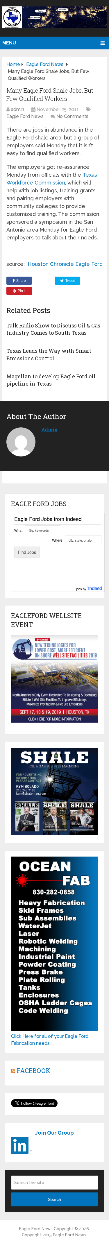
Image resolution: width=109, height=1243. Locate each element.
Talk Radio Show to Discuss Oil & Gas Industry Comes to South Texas (53, 329)
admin (17, 109)
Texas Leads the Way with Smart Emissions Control (48, 354)
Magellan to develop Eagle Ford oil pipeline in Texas (51, 380)
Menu (9, 43)
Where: (57, 540)
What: (18, 530)
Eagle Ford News (25, 116)
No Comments (72, 116)
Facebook (33, 1070)
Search (54, 1199)
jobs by (81, 588)
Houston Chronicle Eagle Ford (65, 264)
